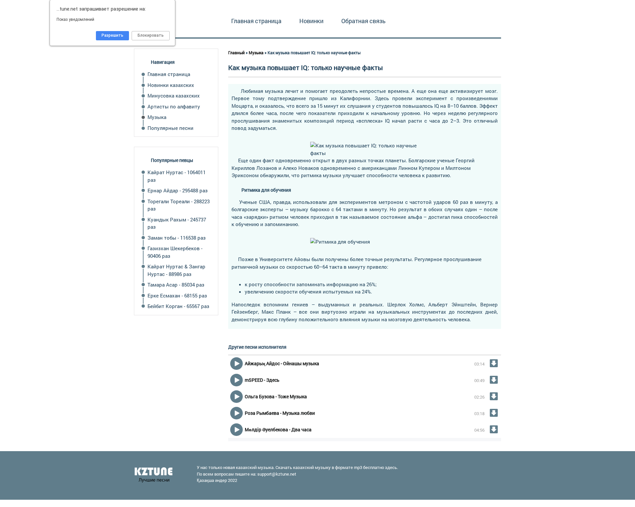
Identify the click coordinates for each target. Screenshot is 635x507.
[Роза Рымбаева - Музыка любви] (494, 413)
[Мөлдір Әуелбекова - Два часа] (494, 429)
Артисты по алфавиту (174, 106)
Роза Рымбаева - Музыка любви (280, 413)
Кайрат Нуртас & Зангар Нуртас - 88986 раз (176, 270)
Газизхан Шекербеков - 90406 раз (175, 252)
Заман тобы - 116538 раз (177, 237)
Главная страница (256, 21)
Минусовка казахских (174, 95)
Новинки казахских (171, 85)
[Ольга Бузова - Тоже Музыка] (494, 396)
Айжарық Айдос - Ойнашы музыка (282, 363)
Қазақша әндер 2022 (217, 480)
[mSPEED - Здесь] (494, 380)
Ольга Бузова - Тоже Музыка (276, 396)
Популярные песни (170, 128)
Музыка (157, 117)
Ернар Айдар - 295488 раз (178, 190)
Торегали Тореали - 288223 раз (179, 205)
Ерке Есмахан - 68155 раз (177, 295)
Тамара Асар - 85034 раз (176, 284)
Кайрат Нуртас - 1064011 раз (177, 176)
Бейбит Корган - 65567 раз (178, 306)
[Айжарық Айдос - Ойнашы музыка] (494, 363)
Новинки (311, 21)
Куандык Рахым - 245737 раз (177, 223)
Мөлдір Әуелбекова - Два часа (278, 429)
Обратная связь (363, 21)
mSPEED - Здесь (262, 380)
